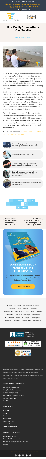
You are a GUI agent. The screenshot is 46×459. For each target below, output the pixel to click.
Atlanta (39, 311)
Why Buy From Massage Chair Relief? (14, 395)
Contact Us (6, 413)
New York (16, 320)
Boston (18, 317)
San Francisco (27, 305)
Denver (25, 308)
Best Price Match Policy (9, 398)
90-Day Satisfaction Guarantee (12, 390)
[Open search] (37, 17)
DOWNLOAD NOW (23, 286)
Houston (8, 320)
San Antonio (8, 311)
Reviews (5, 444)
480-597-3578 (33, 7)
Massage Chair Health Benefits (12, 439)
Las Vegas (33, 308)
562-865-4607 (36, 4)
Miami (33, 311)
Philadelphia (36, 314)
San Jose (9, 305)
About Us (5, 415)
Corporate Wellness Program (11, 424)
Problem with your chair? (10, 436)
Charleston (10, 317)
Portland (12, 308)
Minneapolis (35, 317)
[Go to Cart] (20, 10)
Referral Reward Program (10, 426)
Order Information (8, 401)
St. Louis (26, 311)
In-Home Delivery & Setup (10, 392)
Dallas (19, 308)
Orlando (17, 314)
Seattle (37, 305)
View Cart (26, 9)
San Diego (17, 305)
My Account (6, 410)
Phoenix (17, 311)
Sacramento (26, 320)
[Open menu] (41, 17)
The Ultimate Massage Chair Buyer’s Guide (15, 441)
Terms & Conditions (8, 421)
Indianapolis (37, 320)
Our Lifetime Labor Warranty (11, 387)
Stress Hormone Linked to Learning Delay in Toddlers (23, 133)
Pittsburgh (26, 314)
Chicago (26, 317)
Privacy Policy (7, 418)
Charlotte (9, 314)
